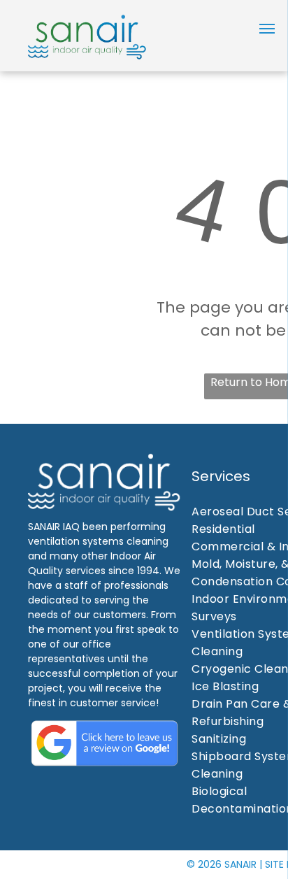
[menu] (267, 29)
